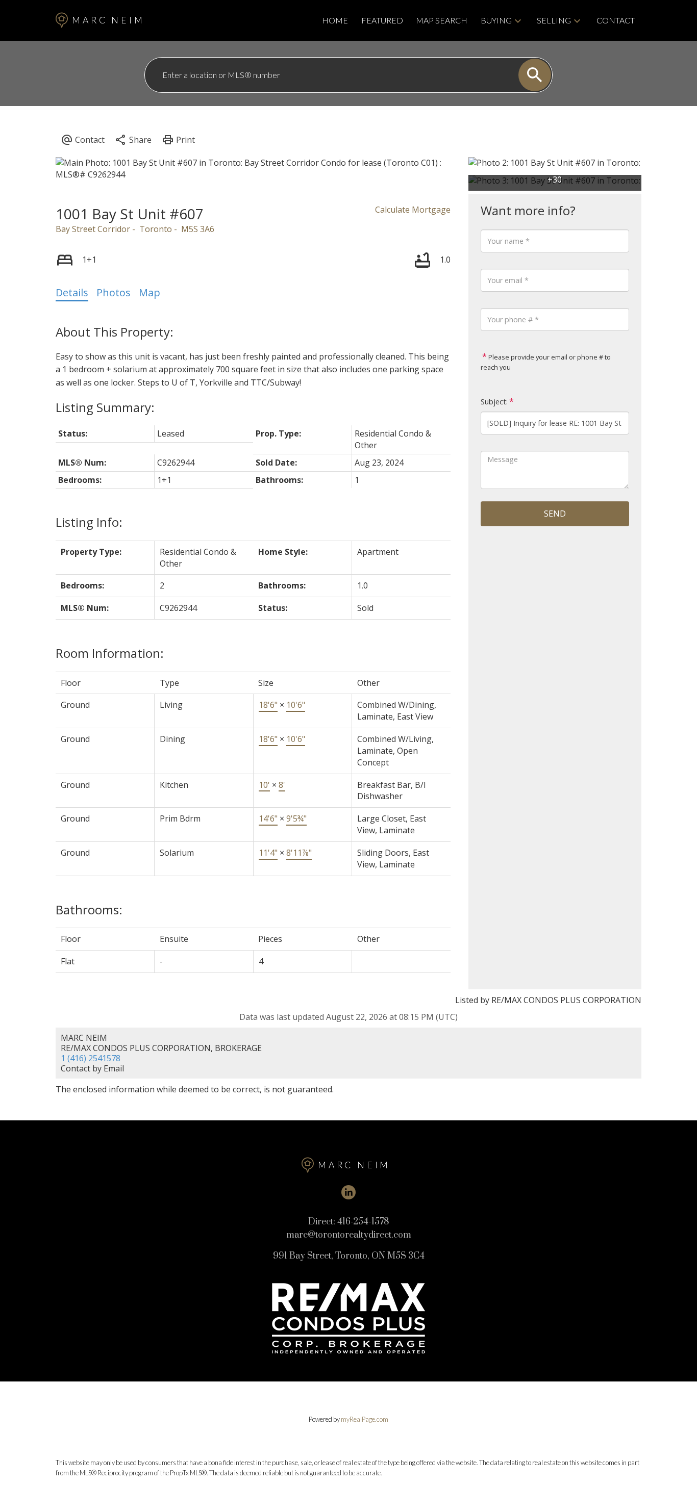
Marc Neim (108, 20)
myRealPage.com (364, 1419)
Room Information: (110, 653)
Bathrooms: (89, 909)
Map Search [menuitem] (441, 20)
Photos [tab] (113, 292)
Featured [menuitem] (382, 20)
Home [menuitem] (335, 20)
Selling (554, 20)
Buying (496, 20)
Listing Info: (89, 522)
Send (555, 513)
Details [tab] (72, 292)
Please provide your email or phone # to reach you (546, 362)
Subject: (494, 401)
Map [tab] (149, 292)
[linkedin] (348, 1192)
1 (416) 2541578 (90, 1058)
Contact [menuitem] (615, 20)
